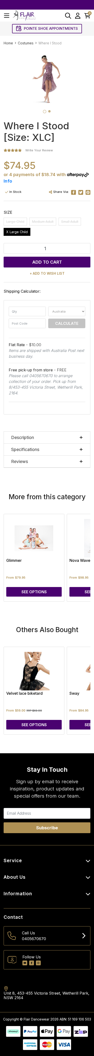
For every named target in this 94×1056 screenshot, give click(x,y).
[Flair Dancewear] (24, 15)
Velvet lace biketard (24, 693)
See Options (34, 591)
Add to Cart (47, 262)
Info (8, 181)
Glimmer (14, 560)
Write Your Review (39, 150)
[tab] (44, 111)
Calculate (66, 323)
